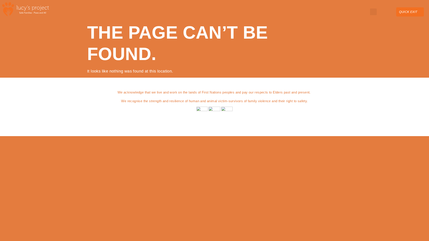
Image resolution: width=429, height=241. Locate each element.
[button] (362, 11)
